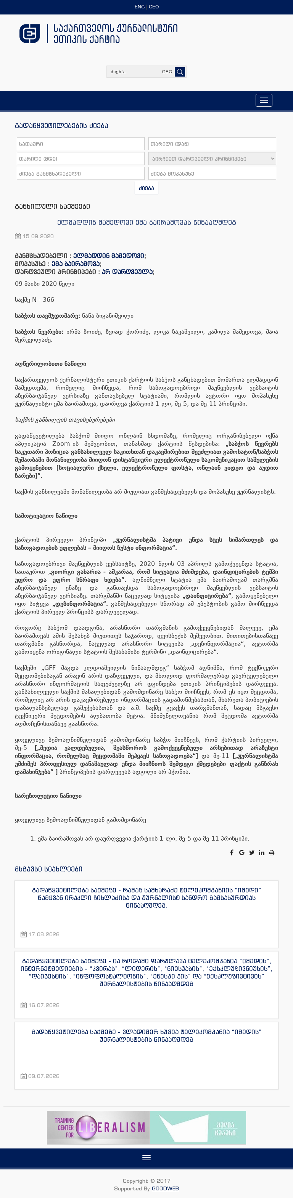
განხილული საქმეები (52, 206)
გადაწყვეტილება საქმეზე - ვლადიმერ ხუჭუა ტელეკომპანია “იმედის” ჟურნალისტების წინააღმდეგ (147, 1035)
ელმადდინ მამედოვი (108, 255)
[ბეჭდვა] (272, 852)
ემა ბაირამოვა (76, 263)
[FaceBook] (232, 852)
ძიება (146, 188)
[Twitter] (253, 852)
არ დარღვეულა (127, 271)
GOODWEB (165, 1188)
